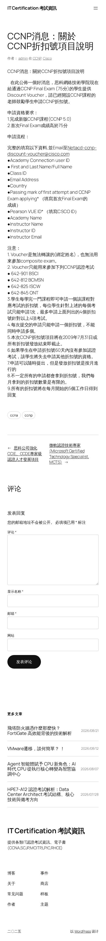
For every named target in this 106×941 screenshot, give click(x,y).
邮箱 (12, 613)
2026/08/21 (90, 730)
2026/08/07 (90, 768)
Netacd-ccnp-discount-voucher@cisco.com (52, 150)
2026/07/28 (90, 794)
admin (23, 58)
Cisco (47, 58)
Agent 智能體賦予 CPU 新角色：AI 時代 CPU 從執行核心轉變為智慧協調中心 (41, 769)
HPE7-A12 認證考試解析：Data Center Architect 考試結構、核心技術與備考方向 (40, 794)
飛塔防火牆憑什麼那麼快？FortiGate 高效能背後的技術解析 (39, 730)
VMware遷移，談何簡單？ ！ (35, 748)
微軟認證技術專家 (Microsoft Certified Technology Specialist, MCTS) (69, 453)
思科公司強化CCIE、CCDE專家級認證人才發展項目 (24, 453)
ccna (14, 415)
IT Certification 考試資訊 (32, 8)
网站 (10, 635)
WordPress (82, 931)
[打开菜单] (96, 8)
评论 (12, 532)
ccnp (29, 415)
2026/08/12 (90, 748)
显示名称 (15, 591)
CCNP (37, 58)
